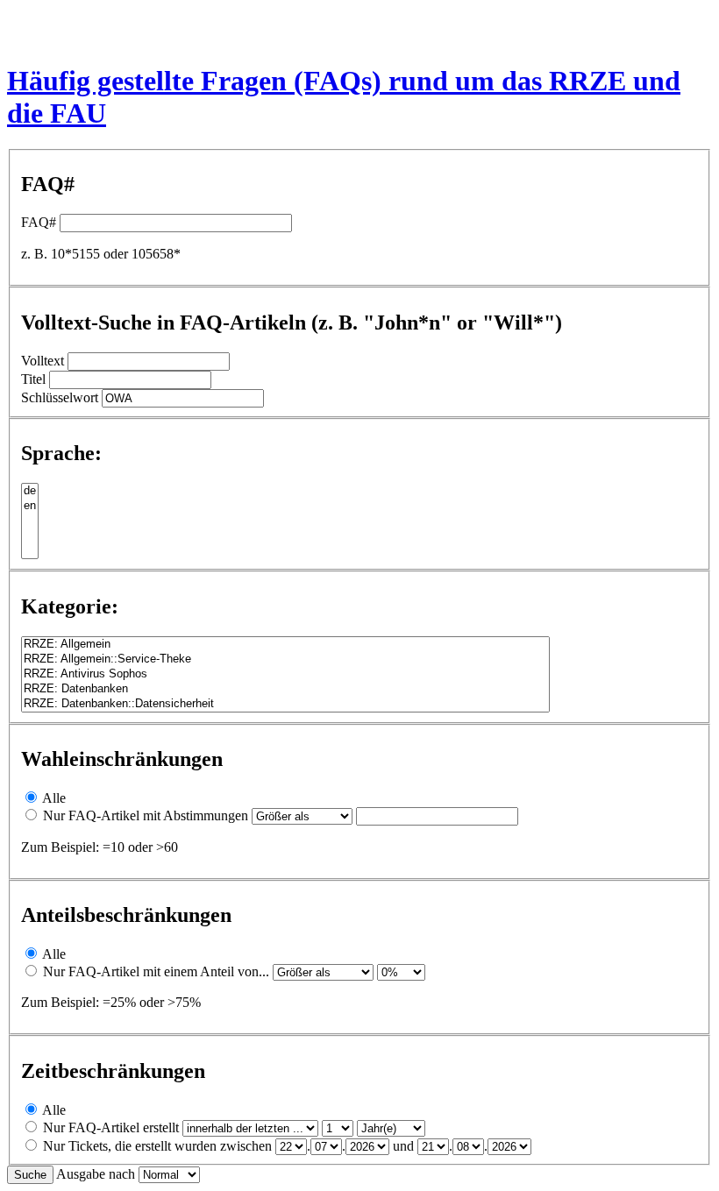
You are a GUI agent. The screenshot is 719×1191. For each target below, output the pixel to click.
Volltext (42, 360)
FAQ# (38, 222)
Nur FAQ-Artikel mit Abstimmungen (145, 815)
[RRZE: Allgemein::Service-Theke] (285, 659)
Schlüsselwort (59, 397)
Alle (54, 797)
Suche (30, 1174)
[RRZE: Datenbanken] (285, 689)
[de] (30, 491)
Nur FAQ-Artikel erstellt (111, 1127)
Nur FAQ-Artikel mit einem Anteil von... (156, 971)
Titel (33, 379)
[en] (30, 506)
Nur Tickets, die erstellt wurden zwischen (157, 1145)
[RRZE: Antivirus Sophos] (285, 674)
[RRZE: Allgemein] (285, 644)
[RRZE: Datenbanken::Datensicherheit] (285, 704)
